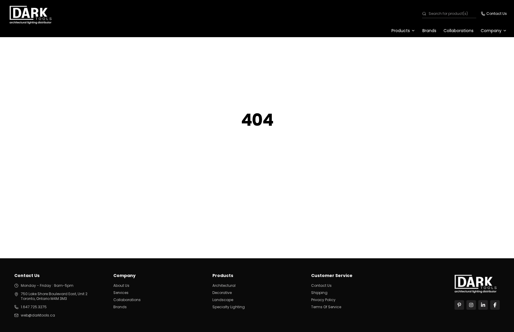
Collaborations (459, 31)
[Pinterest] (459, 305)
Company (491, 31)
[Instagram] (471, 305)
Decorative (222, 292)
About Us (121, 285)
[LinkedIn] (483, 305)
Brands (429, 31)
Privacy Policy (323, 300)
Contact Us (321, 285)
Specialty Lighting (228, 307)
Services (120, 292)
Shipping (319, 292)
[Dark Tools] (476, 283)
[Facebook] (495, 305)
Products (400, 31)
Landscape (222, 300)
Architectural (224, 285)
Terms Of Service (326, 307)
